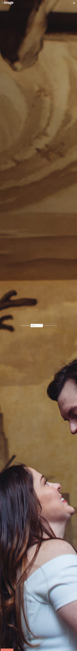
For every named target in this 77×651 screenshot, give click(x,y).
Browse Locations (50, 325)
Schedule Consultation (7, 649)
